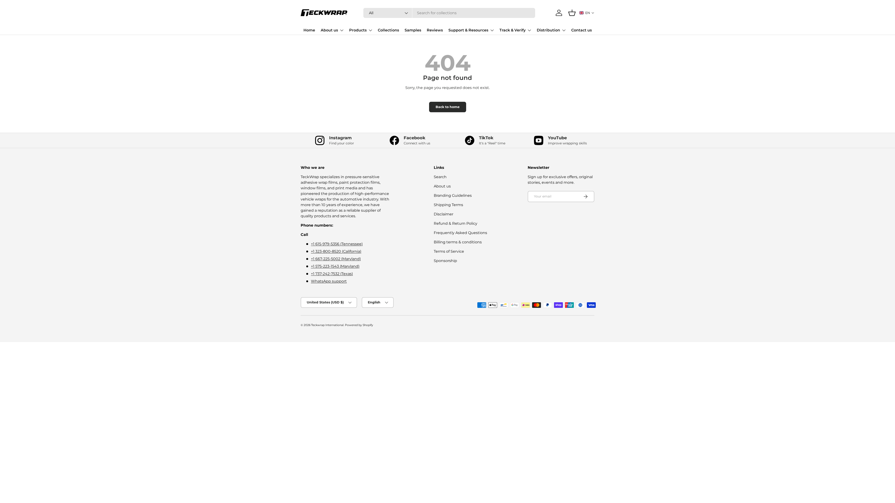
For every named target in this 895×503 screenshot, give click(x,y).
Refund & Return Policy (455, 223)
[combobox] (449, 13)
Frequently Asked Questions (460, 233)
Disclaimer (443, 214)
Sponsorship (445, 260)
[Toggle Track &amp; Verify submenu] (529, 30)
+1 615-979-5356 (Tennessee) (337, 244)
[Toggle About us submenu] (341, 30)
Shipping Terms (448, 205)
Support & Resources (468, 30)
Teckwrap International (327, 325)
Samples (413, 30)
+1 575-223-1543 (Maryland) (335, 266)
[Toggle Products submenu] (370, 30)
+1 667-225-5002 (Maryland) (336, 259)
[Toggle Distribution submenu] (564, 30)
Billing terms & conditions (458, 242)
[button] (587, 13)
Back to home (448, 107)
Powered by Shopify (359, 325)
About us (329, 30)
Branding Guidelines (453, 195)
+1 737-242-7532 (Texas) (332, 274)
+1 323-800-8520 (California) (336, 251)
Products (358, 30)
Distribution (548, 30)
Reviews (435, 30)
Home (309, 30)
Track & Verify (512, 30)
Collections (388, 30)
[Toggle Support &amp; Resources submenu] (492, 30)
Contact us (581, 30)
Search (440, 177)
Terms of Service (449, 251)
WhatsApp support (329, 281)
